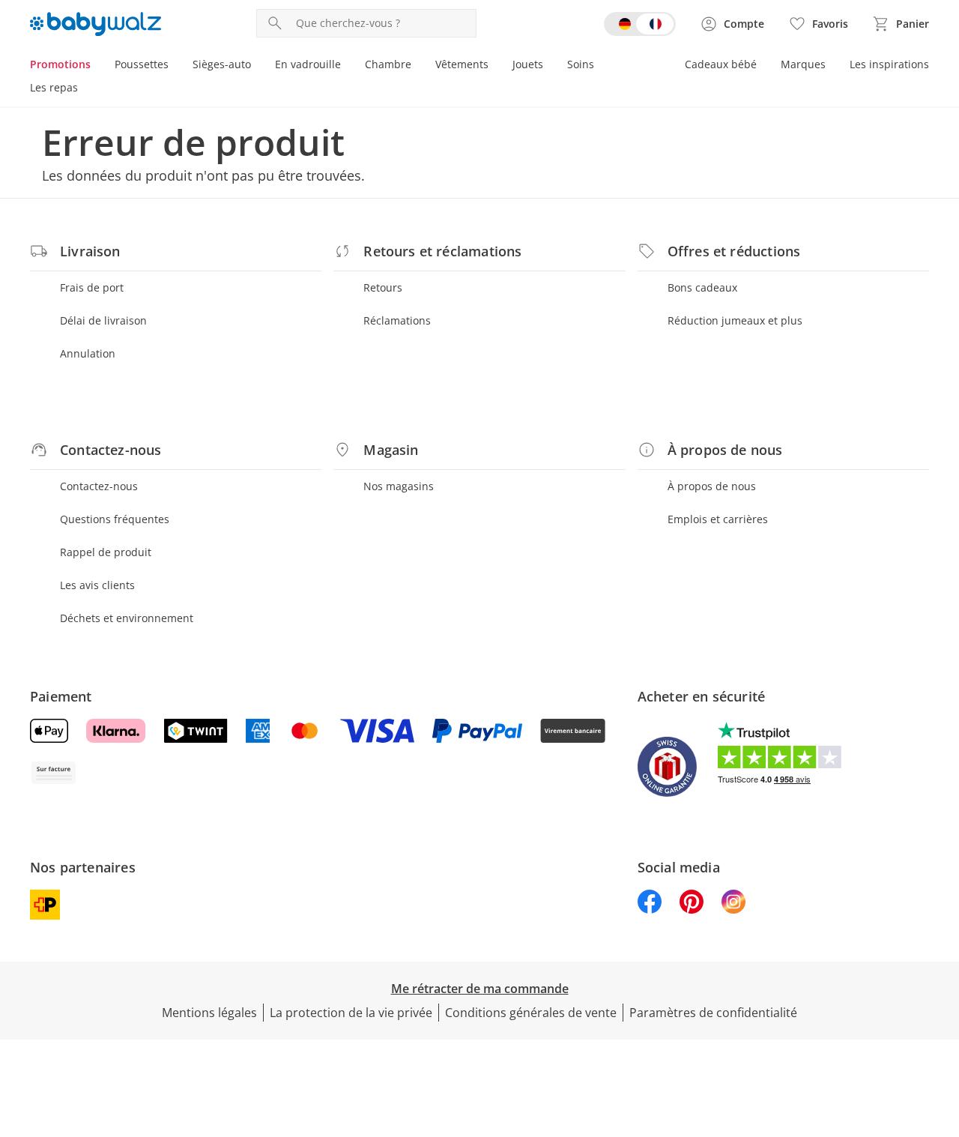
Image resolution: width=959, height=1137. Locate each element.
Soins (580, 64)
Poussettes (142, 64)
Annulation (87, 353)
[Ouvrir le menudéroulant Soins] (600, 66)
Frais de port (92, 287)
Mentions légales (209, 1012)
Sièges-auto (222, 64)
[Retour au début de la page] (941, 1029)
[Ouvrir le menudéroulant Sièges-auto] (257, 66)
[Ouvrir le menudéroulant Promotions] (97, 66)
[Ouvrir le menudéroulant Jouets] (549, 66)
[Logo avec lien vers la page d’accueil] (95, 24)
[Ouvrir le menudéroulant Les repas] (84, 89)
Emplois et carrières (718, 519)
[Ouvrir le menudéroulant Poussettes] (175, 66)
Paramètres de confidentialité (713, 1012)
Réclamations (397, 320)
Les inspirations (889, 64)
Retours (382, 287)
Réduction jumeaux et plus (735, 320)
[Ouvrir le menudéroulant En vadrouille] (347, 66)
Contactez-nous (99, 486)
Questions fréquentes (114, 519)
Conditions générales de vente (531, 1012)
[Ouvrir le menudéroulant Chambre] (417, 66)
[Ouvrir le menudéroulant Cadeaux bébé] (763, 66)
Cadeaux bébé (721, 64)
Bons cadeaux (702, 287)
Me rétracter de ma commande (480, 988)
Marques (803, 64)
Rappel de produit (105, 552)
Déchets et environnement (126, 618)
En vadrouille (308, 64)
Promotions (60, 64)
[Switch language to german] (640, 24)
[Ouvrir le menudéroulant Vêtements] (494, 66)
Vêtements (461, 64)
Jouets (527, 64)
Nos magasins (398, 486)
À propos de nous (712, 486)
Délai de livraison (103, 320)
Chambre (388, 64)
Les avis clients (97, 585)
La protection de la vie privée (351, 1012)
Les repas (54, 87)
